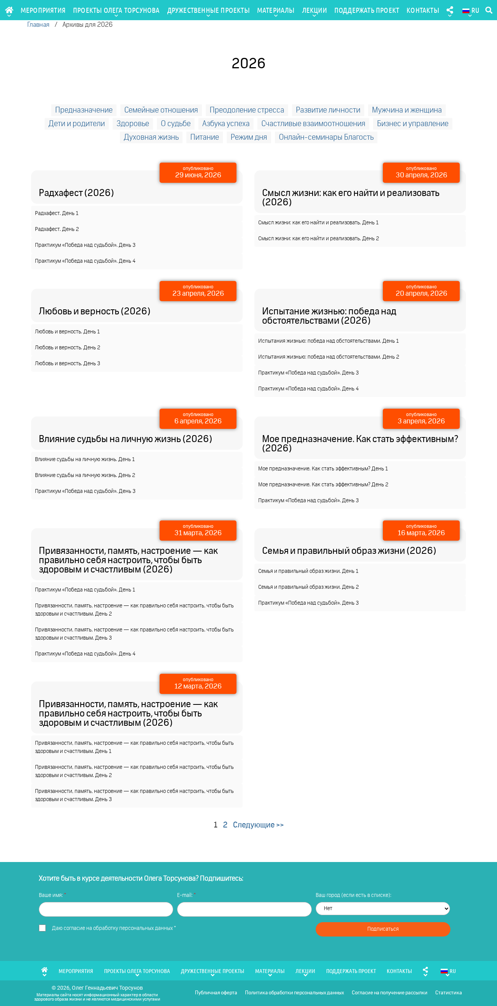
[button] (488, 10)
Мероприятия (43, 9)
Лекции (314, 9)
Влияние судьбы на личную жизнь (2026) (125, 439)
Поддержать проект (366, 9)
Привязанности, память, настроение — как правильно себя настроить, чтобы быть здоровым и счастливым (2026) (128, 560)
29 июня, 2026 (198, 175)
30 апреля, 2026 (421, 175)
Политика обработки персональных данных (294, 993)
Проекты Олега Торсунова (116, 9)
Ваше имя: (51, 895)
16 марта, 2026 (421, 533)
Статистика (448, 993)
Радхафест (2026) (76, 193)
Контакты (423, 9)
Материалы (276, 9)
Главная (38, 25)
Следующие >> (258, 825)
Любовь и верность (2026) (94, 311)
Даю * (114, 928)
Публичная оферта (216, 993)
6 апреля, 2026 (198, 421)
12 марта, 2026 (198, 686)
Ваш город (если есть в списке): (353, 895)
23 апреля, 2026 (198, 293)
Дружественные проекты (208, 9)
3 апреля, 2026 (421, 421)
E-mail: (185, 895)
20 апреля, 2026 (421, 293)
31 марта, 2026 (198, 533)
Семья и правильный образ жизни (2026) (349, 551)
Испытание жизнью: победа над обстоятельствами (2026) (329, 316)
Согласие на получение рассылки (389, 993)
